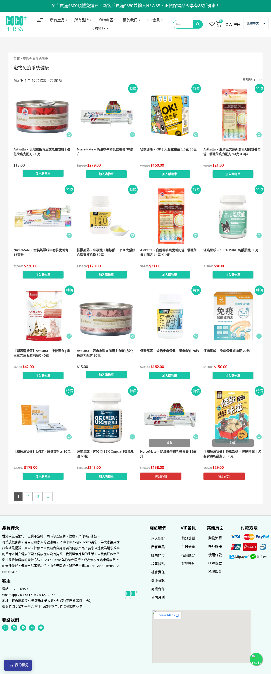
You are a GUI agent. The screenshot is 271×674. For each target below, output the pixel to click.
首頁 (17, 59)
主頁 (40, 20)
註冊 (237, 24)
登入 (228, 24)
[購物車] (218, 24)
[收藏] (69, 134)
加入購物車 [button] (43, 173)
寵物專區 (106, 20)
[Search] (198, 24)
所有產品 (57, 20)
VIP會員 (153, 20)
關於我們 (130, 20)
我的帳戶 (98, 28)
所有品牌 (81, 20)
